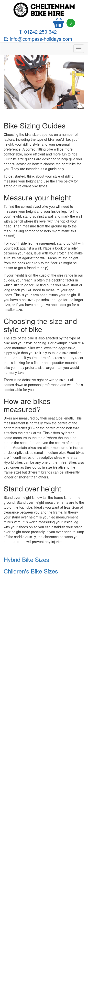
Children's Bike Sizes (31, 571)
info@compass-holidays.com (41, 38)
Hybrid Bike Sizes (27, 559)
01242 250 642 (40, 31)
